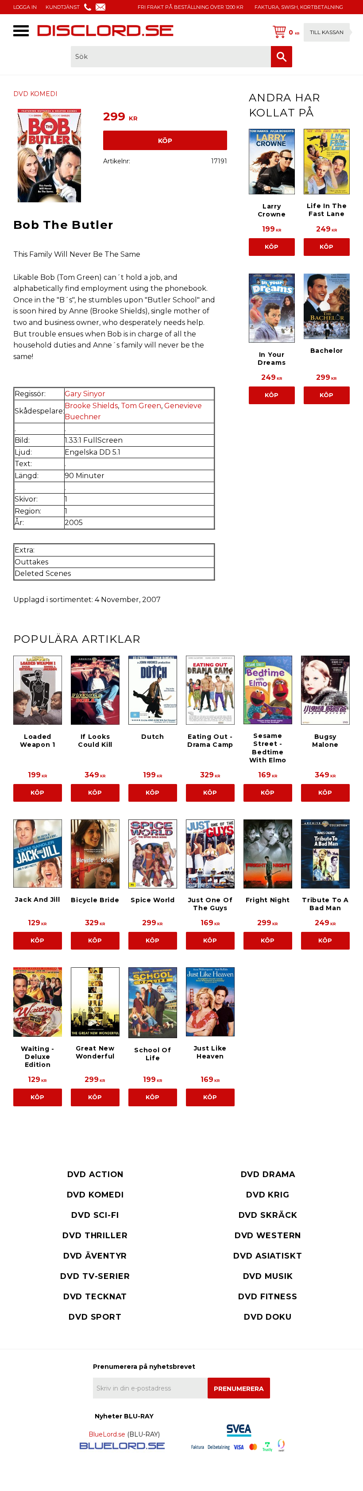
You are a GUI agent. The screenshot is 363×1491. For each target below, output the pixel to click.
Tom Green (141, 406)
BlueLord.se (107, 1434)
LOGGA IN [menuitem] (25, 7)
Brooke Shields (91, 406)
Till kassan (327, 32)
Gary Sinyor (85, 394)
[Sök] (281, 56)
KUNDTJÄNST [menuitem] (63, 7)
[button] (21, 31)
